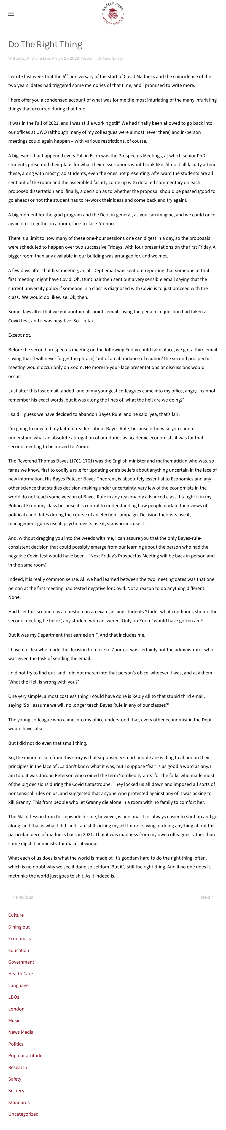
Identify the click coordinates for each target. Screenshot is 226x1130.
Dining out (19, 927)
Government (21, 962)
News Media (20, 1032)
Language (18, 985)
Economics (19, 938)
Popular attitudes (26, 1055)
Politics (15, 1044)
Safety (117, 58)
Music (14, 1020)
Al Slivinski (36, 58)
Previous (24, 897)
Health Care (20, 973)
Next (205, 897)
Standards (19, 1102)
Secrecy (16, 1090)
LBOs (13, 997)
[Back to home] (113, 14)
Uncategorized (23, 1114)
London (16, 1009)
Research (17, 1067)
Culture (104, 58)
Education (18, 950)
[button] (11, 14)
